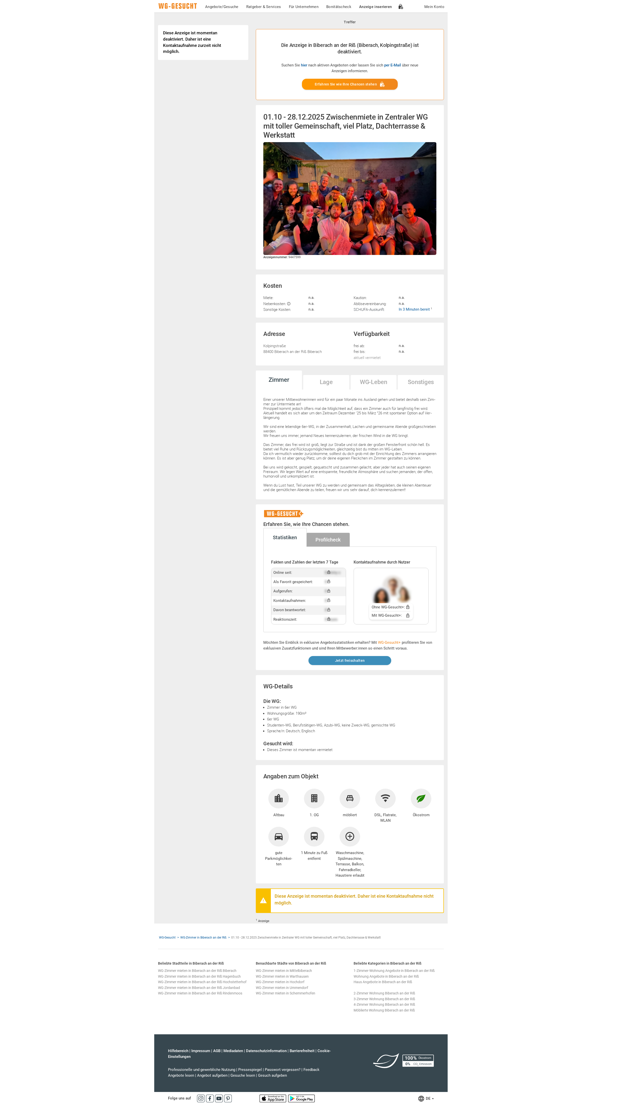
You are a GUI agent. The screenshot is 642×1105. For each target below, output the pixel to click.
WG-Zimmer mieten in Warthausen (282, 976)
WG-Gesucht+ (389, 642)
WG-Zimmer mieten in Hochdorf (280, 982)
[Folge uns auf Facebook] (210, 1098)
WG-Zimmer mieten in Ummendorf (282, 988)
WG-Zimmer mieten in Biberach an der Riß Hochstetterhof (202, 982)
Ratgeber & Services (263, 7)
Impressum (200, 1051)
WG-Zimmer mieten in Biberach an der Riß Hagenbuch (199, 976)
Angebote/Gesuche (221, 7)
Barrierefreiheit (302, 1051)
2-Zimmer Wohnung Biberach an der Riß (384, 993)
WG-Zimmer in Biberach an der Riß (203, 937)
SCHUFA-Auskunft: (369, 309)
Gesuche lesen (242, 1075)
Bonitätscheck (338, 7)
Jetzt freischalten (350, 661)
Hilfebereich (178, 1051)
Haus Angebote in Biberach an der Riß (383, 982)
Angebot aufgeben (212, 1075)
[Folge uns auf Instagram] (201, 1098)
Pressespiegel (250, 1069)
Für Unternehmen (304, 7)
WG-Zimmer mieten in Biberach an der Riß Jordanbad (199, 988)
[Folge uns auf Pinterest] (228, 1098)
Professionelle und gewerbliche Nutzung (201, 1069)
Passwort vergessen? (282, 1069)
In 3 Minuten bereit (415, 309)
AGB (216, 1051)
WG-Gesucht (167, 937)
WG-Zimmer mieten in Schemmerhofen (285, 993)
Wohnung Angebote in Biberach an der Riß (386, 976)
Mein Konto (434, 7)
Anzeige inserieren (375, 7)
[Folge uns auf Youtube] (219, 1098)
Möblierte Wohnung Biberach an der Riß (384, 1010)
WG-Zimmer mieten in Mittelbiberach (284, 971)
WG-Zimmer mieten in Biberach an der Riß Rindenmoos (200, 993)
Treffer (350, 22)
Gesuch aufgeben (272, 1075)
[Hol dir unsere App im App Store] (273, 1098)
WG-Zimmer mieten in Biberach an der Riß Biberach (197, 971)
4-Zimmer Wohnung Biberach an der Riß (384, 1004)
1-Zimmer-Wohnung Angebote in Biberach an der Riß (394, 971)
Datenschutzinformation (266, 1051)
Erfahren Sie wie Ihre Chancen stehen (346, 84)
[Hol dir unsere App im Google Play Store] (301, 1098)
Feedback (311, 1069)
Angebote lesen (181, 1075)
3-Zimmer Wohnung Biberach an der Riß (384, 999)
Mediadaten (233, 1051)
